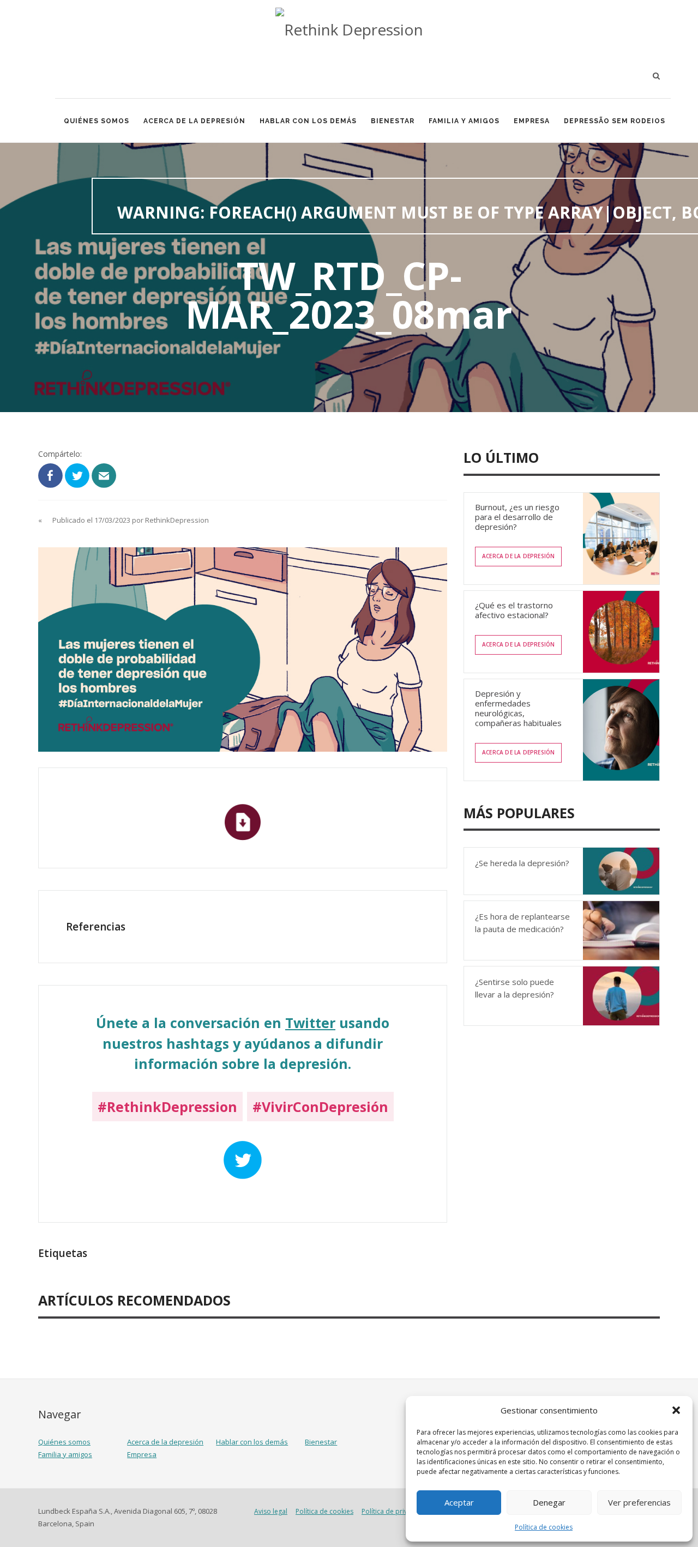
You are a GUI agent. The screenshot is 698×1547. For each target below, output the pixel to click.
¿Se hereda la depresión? (522, 862)
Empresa (532, 121)
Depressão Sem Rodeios (614, 121)
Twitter (310, 1022)
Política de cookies (544, 1527)
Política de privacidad (395, 1511)
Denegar (549, 1502)
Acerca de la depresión (194, 121)
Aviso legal (270, 1511)
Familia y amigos (464, 121)
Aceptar (459, 1502)
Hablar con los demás (308, 121)
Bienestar (392, 121)
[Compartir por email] (104, 474)
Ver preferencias (639, 1502)
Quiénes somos (96, 121)
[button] (676, 1410)
